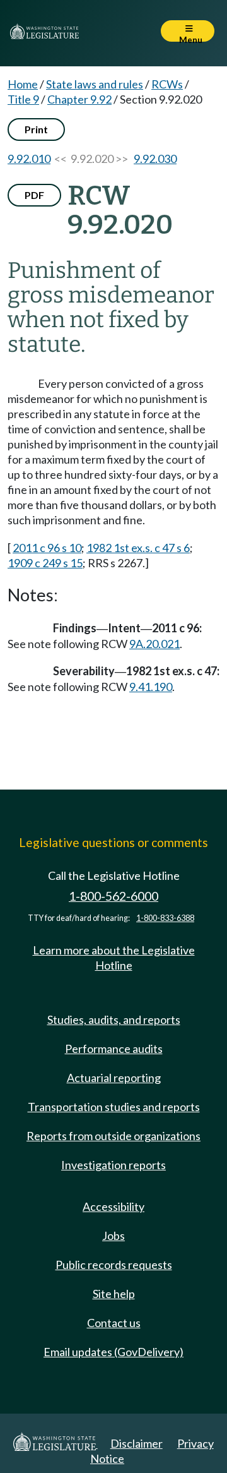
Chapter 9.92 (79, 99)
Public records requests (113, 1265)
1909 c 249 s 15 (45, 563)
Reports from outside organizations (113, 1136)
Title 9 (23, 99)
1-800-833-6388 (165, 918)
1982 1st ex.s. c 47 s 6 (138, 548)
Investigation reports (113, 1165)
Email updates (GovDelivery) (113, 1352)
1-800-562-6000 (113, 896)
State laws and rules (94, 84)
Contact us (114, 1323)
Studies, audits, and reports (113, 1019)
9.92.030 (155, 158)
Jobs (113, 1235)
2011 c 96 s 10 (47, 548)
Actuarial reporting (114, 1078)
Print (36, 129)
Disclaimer (136, 1443)
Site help (114, 1294)
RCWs (167, 84)
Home (23, 84)
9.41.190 (150, 687)
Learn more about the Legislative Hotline (114, 957)
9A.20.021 (154, 644)
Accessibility (113, 1206)
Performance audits (114, 1048)
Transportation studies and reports (114, 1107)
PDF (34, 195)
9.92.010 (29, 158)
